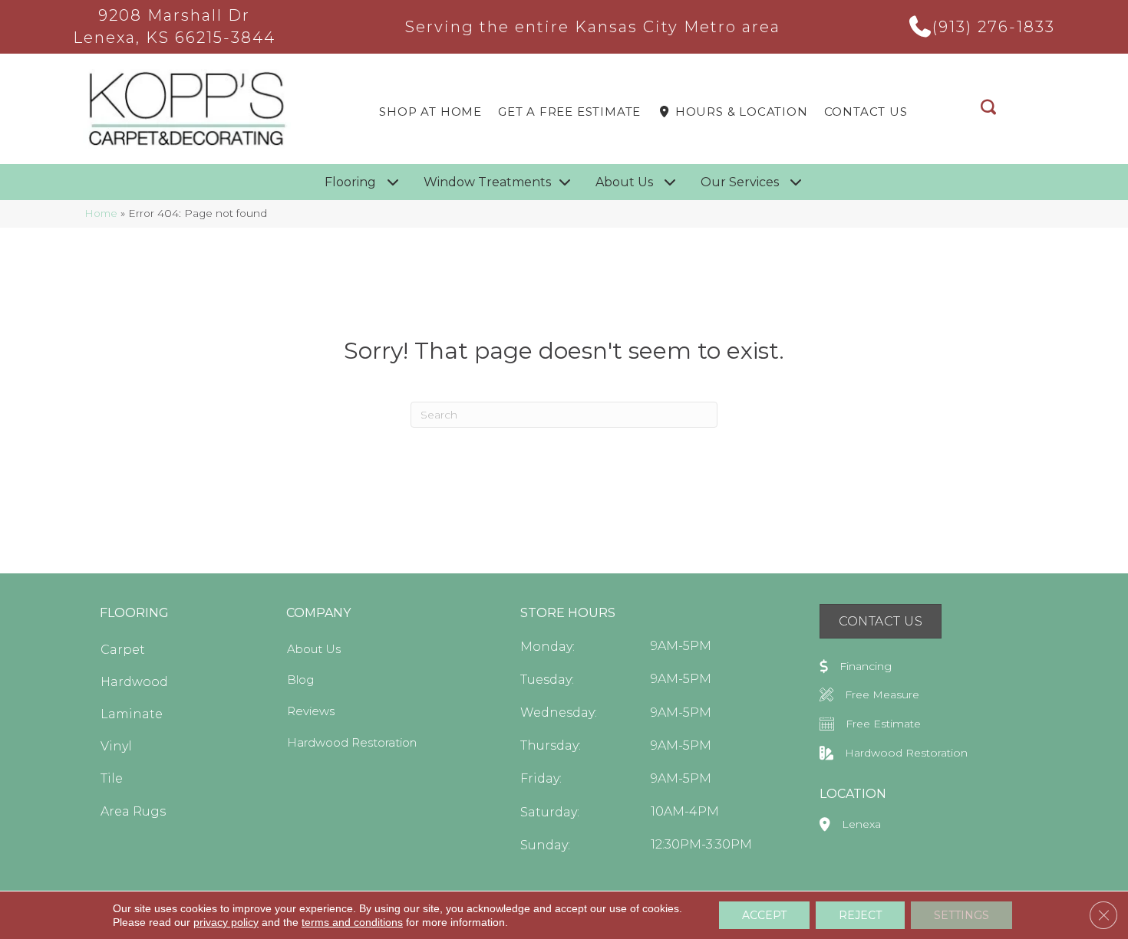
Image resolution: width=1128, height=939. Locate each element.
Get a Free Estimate (569, 111)
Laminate (132, 714)
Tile (112, 778)
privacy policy (226, 922)
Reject (860, 915)
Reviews (311, 711)
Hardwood (134, 682)
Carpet (123, 649)
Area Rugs (133, 811)
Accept (764, 915)
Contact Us (866, 111)
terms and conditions (352, 922)
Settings (961, 915)
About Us (314, 649)
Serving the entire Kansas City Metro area (592, 27)
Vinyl (116, 746)
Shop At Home (430, 111)
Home (100, 213)
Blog (300, 679)
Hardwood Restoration (352, 742)
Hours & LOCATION (739, 111)
